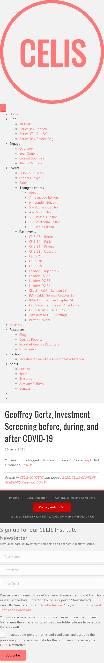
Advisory (16, 325)
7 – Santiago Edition (43, 197)
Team (23, 374)
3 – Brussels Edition (43, 217)
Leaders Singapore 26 (45, 271)
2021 (66, 477)
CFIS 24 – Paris (40, 241)
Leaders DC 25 (39, 280)
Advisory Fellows (31, 383)
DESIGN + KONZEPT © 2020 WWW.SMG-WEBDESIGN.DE (58, 516)
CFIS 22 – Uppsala (42, 251)
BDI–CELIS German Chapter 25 (51, 295)
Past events (27, 231)
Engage (15, 143)
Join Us (27, 465)
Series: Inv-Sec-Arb (33, 129)
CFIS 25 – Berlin (41, 237)
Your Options (28, 153)
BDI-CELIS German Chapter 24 (51, 300)
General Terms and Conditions (75, 497)
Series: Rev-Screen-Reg (36, 139)
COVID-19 (38, 482)
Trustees (25, 378)
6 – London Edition (42, 202)
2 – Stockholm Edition (44, 222)
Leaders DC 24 (39, 285)
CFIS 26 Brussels (31, 173)
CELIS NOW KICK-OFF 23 (47, 310)
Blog (13, 119)
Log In (88, 460)
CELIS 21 (35, 256)
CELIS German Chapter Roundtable (54, 305)
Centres (15, 354)
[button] (13, 655)
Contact (24, 388)
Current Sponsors (32, 158)
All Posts (25, 124)
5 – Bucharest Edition (44, 207)
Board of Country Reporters (39, 344)
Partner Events (39, 320)
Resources (17, 329)
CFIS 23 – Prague (42, 246)
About (33, 192)
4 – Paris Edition (40, 212)
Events (14, 168)
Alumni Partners (30, 163)
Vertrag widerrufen (52, 507)
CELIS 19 (35, 266)
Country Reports (30, 339)
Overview (26, 148)
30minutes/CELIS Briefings (48, 315)
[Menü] (3, 108)
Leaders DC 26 (39, 276)
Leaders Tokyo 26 (32, 178)
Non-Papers (28, 349)
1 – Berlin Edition (41, 227)
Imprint (14, 497)
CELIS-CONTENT (31, 477)
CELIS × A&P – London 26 (48, 290)
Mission (24, 369)
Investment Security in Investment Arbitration (51, 359)
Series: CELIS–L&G (33, 133)
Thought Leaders (31, 188)
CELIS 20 (35, 261)
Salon (23, 182)
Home (14, 114)
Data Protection (37, 497)
